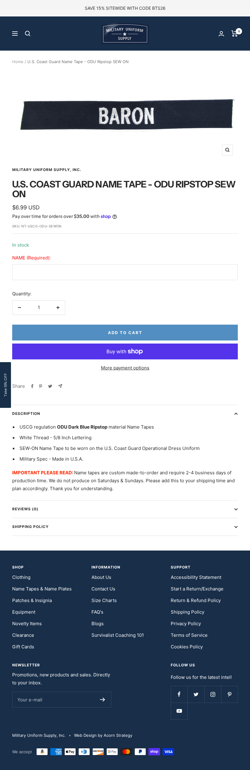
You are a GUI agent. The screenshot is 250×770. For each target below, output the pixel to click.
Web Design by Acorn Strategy (103, 735)
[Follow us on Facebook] (179, 694)
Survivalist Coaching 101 (117, 635)
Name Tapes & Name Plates (42, 589)
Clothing (21, 577)
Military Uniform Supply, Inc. (46, 169)
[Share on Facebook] (32, 386)
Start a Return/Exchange (197, 589)
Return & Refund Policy (196, 600)
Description (26, 413)
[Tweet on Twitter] (50, 386)
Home (17, 61)
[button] (5, 385)
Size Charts (104, 600)
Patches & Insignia (32, 600)
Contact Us (103, 589)
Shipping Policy (30, 526)
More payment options (125, 368)
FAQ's (97, 612)
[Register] (102, 699)
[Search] (27, 33)
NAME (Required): (31, 258)
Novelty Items (27, 623)
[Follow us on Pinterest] (229, 694)
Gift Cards (23, 647)
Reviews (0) (25, 509)
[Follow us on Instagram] (212, 694)
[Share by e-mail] (60, 386)
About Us (101, 577)
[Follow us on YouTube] (179, 711)
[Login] (221, 33)
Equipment (23, 612)
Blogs (97, 623)
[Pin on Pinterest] (40, 386)
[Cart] (234, 33)
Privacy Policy (186, 623)
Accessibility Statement (196, 577)
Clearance (23, 635)
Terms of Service (189, 635)
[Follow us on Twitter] (196, 694)
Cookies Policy (187, 647)
